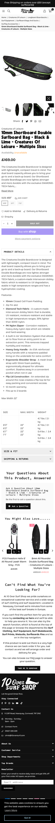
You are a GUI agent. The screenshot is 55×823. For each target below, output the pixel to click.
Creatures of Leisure (12, 128)
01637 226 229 (11, 731)
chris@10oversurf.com (15, 735)
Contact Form (11, 727)
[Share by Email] (40, 121)
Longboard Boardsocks (37, 17)
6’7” (12, 203)
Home (3, 17)
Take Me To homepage (27, 668)
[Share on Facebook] (22, 121)
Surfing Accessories (9, 24)
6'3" (4, 203)
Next (51, 68)
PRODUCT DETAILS (14, 251)
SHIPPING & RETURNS (16, 458)
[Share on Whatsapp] (35, 121)
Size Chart (22, 198)
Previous (3, 68)
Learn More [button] (11, 810)
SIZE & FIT (10, 451)
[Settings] (44, 11)
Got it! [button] (27, 818)
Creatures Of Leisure (17, 17)
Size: (14, 197)
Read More (7, 190)
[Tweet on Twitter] (27, 121)
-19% (32, 525)
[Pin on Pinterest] (31, 121)
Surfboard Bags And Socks (27, 21)
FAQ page (35, 658)
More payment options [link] (27, 238)
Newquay (8, 606)
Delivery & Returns (36, 211)
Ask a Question (19, 506)
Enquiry (8, 216)
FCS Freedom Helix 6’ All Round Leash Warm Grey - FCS (14, 561)
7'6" (20, 203)
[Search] (8, 11)
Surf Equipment (7, 21)
